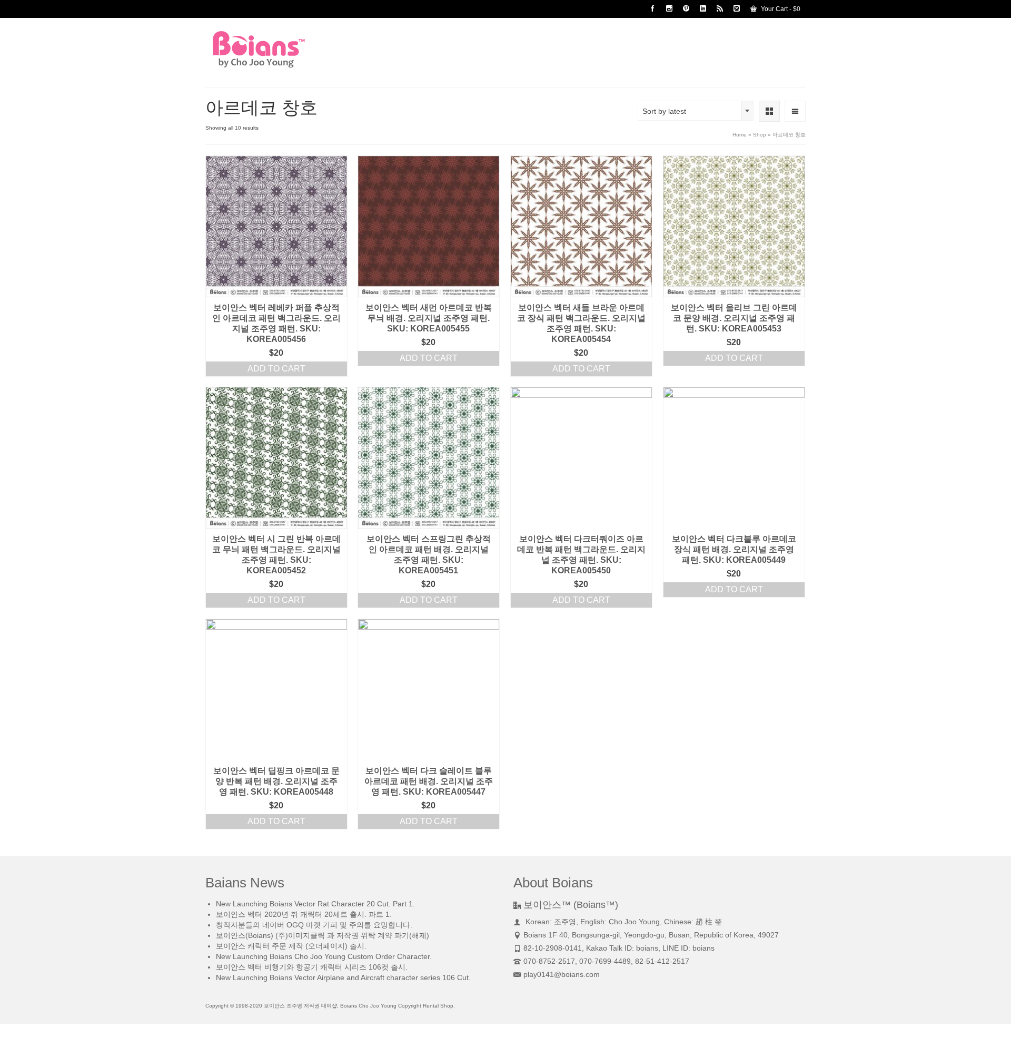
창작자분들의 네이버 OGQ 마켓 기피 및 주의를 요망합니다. (314, 925)
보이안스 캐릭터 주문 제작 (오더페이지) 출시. (291, 946)
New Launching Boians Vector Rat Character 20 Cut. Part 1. (315, 904)
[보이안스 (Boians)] (300, 49)
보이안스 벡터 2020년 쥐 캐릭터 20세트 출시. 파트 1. (304, 914)
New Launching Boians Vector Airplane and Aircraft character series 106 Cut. (343, 977)
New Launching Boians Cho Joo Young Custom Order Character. (324, 956)
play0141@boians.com (561, 974)
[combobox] (696, 111)
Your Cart (779, 9)
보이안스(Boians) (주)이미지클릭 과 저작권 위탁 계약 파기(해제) (322, 935)
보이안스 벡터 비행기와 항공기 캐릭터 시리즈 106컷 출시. (312, 967)
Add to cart (276, 368)
